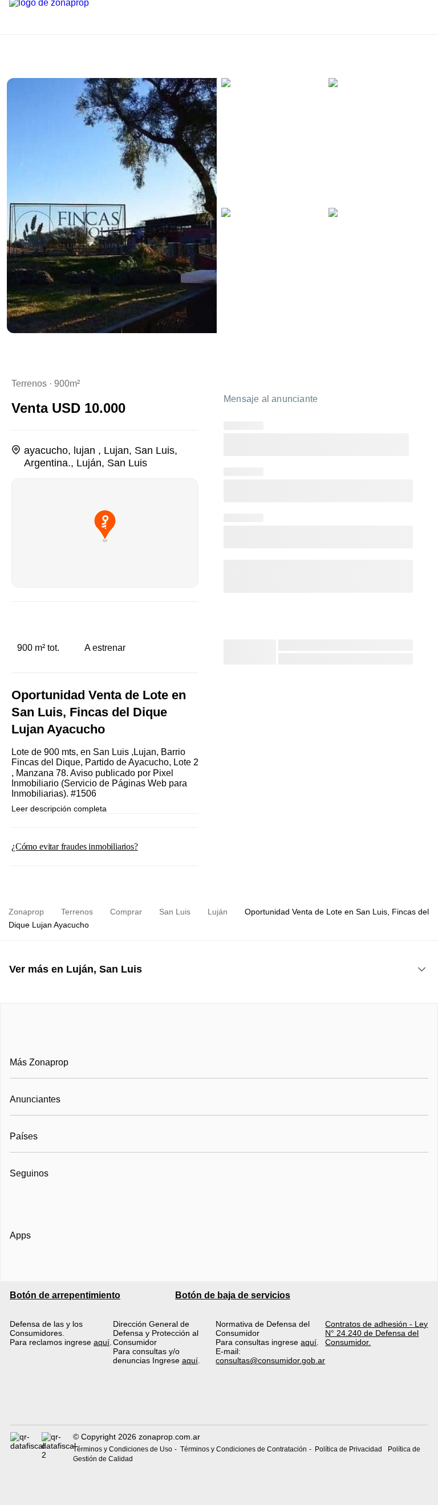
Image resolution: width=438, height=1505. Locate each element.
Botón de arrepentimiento (65, 1295)
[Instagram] (38, 1201)
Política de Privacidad (348, 1449)
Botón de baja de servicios (232, 1295)
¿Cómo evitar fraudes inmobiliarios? (74, 846)
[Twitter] (75, 1201)
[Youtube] (56, 1201)
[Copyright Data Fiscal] (57, 1447)
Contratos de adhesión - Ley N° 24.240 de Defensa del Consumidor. (376, 1333)
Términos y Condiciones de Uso (122, 1449)
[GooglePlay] (123, 1268)
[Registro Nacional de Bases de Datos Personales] (26, 1447)
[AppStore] (46, 1268)
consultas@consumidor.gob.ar (270, 1360)
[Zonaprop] (219, 1036)
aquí (102, 1342)
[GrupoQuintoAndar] (219, 1404)
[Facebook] (19, 1201)
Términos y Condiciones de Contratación (243, 1449)
